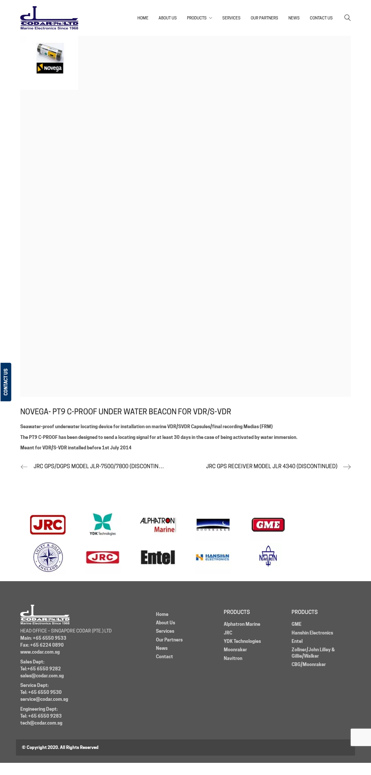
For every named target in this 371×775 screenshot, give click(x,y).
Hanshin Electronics (312, 633)
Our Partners (169, 640)
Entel (297, 641)
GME (296, 624)
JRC (228, 633)
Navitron (233, 658)
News (162, 648)
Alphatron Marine (242, 624)
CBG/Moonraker (309, 664)
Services (165, 631)
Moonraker (235, 649)
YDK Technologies (242, 641)
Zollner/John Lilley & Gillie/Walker (313, 653)
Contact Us (6, 382)
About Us (165, 623)
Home (162, 614)
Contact (164, 656)
